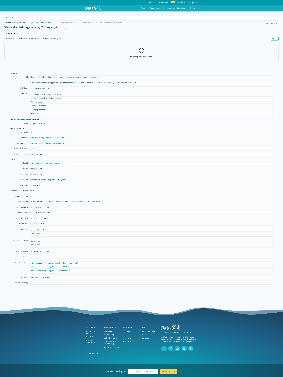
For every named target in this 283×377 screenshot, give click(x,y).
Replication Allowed (20, 191)
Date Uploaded (22, 207)
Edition (25, 257)
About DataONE (148, 331)
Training (126, 335)
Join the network (111, 338)
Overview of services (90, 332)
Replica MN (23, 229)
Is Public (24, 132)
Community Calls (111, 347)
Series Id (24, 163)
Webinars (127, 338)
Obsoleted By (22, 202)
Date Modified (22, 218)
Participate (109, 331)
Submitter (24, 138)
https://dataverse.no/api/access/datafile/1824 (51, 267)
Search (8, 18)
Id (27, 77)
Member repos (110, 335)
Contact (145, 338)
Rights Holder (22, 143)
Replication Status (20, 240)
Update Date (23, 213)
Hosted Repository (90, 341)
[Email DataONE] (177, 348)
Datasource (23, 224)
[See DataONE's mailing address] (191, 348)
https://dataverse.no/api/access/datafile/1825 (51, 271)
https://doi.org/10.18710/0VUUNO (38, 23)
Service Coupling (21, 283)
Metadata (17, 18)
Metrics (145, 335)
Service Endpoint (21, 262)
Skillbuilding (128, 331)
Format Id (24, 180)
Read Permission (21, 149)
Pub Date (24, 88)
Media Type (23, 174)
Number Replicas (21, 196)
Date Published (21, 251)
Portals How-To (129, 341)
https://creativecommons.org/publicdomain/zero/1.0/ (54, 263)
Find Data (93, 354)
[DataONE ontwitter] (164, 348)
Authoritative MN (21, 154)
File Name (23, 169)
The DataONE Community (110, 342)
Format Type (23, 185)
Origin (25, 123)
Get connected (168, 371)
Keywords (24, 94)
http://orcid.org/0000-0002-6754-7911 (47, 138)
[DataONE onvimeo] (170, 348)
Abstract (24, 83)
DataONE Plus (91, 337)
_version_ (24, 277)
